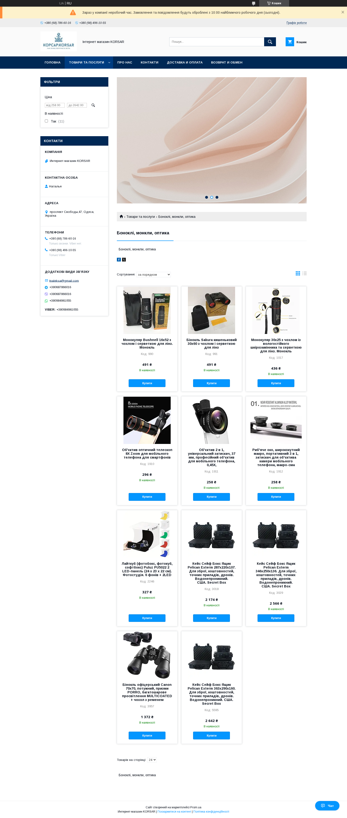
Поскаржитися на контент (174, 811)
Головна (52, 62)
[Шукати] (270, 41)
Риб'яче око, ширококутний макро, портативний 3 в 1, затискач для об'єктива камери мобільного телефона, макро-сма (276, 457)
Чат (331, 806)
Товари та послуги (86, 62)
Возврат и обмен (226, 62)
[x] (124, 260)
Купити (147, 383)
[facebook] (119, 260)
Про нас (124, 62)
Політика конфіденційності (211, 811)
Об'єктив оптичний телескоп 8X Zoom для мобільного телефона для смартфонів (147, 453)
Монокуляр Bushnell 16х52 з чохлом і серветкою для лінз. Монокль (147, 343)
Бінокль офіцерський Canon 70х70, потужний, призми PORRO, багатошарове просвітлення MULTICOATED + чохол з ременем (147, 692)
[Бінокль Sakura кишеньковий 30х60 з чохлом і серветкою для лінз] (212, 310)
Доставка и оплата (185, 62)
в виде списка (304, 274)
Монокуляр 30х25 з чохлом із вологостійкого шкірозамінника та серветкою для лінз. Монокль (276, 345)
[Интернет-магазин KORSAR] (58, 50)
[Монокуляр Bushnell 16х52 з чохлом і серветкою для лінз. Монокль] (147, 310)
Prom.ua (195, 807)
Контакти (149, 62)
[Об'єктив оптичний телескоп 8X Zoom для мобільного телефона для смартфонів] (147, 420)
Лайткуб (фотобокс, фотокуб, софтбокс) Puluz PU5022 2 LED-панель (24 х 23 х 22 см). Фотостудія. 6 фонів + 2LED (147, 569)
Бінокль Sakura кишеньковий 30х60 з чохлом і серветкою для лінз (211, 343)
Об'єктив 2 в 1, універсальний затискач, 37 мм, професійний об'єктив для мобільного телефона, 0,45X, (211, 457)
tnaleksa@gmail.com (64, 280)
